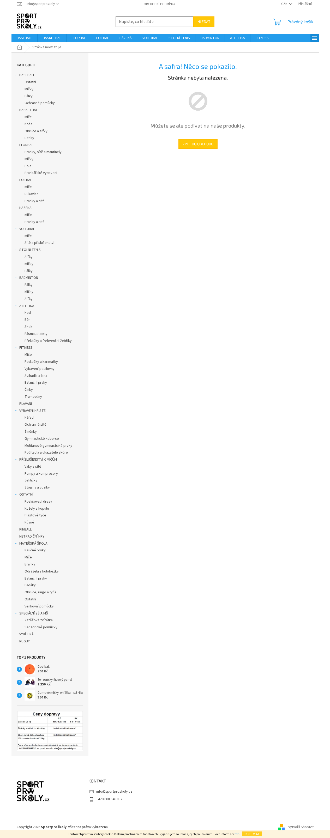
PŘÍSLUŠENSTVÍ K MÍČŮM (38, 459)
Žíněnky (31, 431)
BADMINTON (28, 277)
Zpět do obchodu (198, 144)
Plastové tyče (35, 515)
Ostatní (30, 82)
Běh (28, 319)
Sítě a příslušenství (39, 242)
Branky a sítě (35, 201)
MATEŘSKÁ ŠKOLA (33, 543)
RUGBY (24, 641)
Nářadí (29, 417)
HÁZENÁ (25, 207)
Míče (28, 117)
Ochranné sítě (35, 424)
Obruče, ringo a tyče (41, 592)
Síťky (29, 257)
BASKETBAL (28, 110)
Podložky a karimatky (41, 361)
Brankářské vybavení (41, 173)
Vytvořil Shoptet (301, 827)
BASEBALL (27, 75)
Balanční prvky (36, 382)
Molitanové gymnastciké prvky (48, 445)
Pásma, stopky (36, 333)
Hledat (203, 21)
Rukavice (32, 194)
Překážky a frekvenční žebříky (48, 340)
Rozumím (252, 834)
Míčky (29, 89)
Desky (29, 138)
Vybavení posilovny (40, 368)
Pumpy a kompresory (41, 473)
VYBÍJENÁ (26, 634)
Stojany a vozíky (37, 487)
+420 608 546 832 (109, 799)
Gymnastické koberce (42, 438)
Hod (28, 312)
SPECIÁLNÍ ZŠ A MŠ (33, 613)
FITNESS (25, 347)
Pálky (29, 96)
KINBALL (25, 529)
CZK (284, 4)
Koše (29, 124)
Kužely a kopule (37, 508)
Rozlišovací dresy (38, 501)
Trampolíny (33, 396)
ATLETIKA (26, 306)
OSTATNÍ (26, 494)
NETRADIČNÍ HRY (31, 536)
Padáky (30, 585)
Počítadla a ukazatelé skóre (46, 452)
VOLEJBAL (27, 229)
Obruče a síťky (36, 131)
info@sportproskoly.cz (114, 791)
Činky (29, 389)
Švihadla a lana (36, 375)
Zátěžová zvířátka (39, 620)
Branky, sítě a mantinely (43, 152)
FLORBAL (26, 145)
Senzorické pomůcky (41, 627)
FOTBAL (25, 180)
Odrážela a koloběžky (42, 571)
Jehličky (31, 480)
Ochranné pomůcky (40, 103)
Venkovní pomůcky (39, 606)
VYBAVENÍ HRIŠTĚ (32, 410)
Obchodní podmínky (160, 4)
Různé (29, 522)
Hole (28, 166)
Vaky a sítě (33, 466)
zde (236, 834)
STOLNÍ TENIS (30, 249)
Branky (30, 564)
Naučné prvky (35, 550)
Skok (28, 326)
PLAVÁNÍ (25, 403)
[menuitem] (24, 38)
